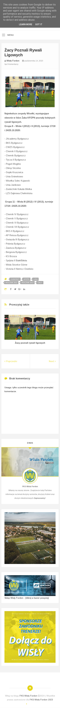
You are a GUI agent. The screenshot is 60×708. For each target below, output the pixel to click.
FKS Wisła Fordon (29, 695)
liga (36, 279)
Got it (38, 24)
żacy (40, 283)
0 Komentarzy (12, 64)
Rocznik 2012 (11, 283)
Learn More (25, 24)
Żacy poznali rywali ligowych (30, 343)
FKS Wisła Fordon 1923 (41, 699)
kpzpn (26, 279)
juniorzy (15, 279)
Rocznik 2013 (28, 283)
